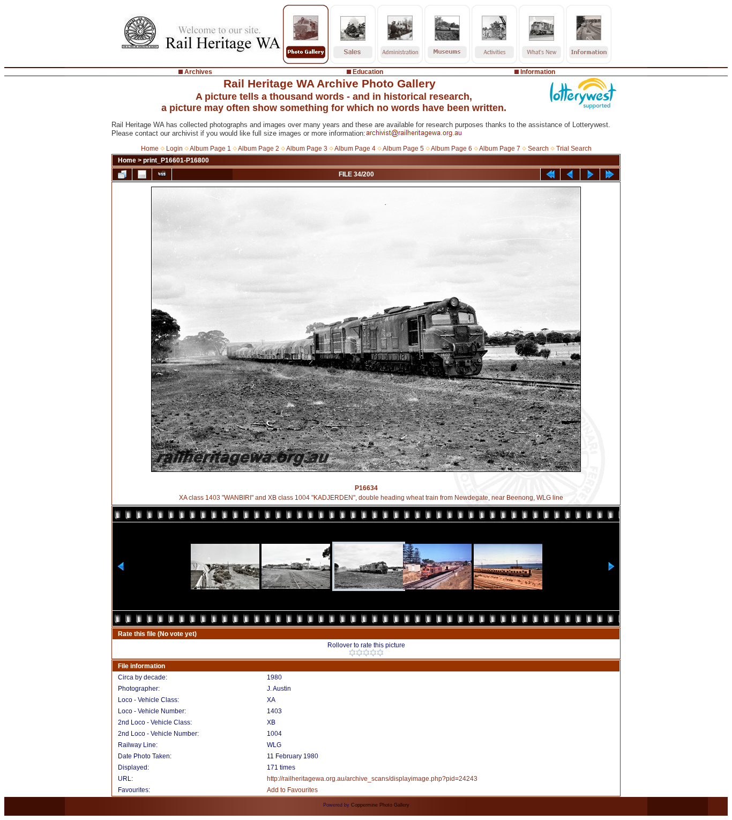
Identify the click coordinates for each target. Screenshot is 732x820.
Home (150, 148)
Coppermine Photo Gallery (380, 805)
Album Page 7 (499, 148)
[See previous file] (570, 174)
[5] (380, 652)
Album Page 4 (355, 148)
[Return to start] (550, 174)
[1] (352, 652)
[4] (373, 652)
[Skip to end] (609, 174)
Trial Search (574, 148)
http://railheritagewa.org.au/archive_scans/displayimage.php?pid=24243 (372, 778)
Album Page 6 (451, 148)
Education (368, 72)
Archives (198, 72)
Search (538, 148)
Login (174, 148)
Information (537, 72)
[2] (359, 652)
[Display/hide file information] (142, 174)
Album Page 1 (210, 148)
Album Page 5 (403, 148)
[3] (366, 652)
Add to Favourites (292, 790)
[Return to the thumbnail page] (122, 174)
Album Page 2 (258, 148)
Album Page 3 (306, 148)
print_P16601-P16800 (176, 160)
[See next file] (590, 174)
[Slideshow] (161, 174)
